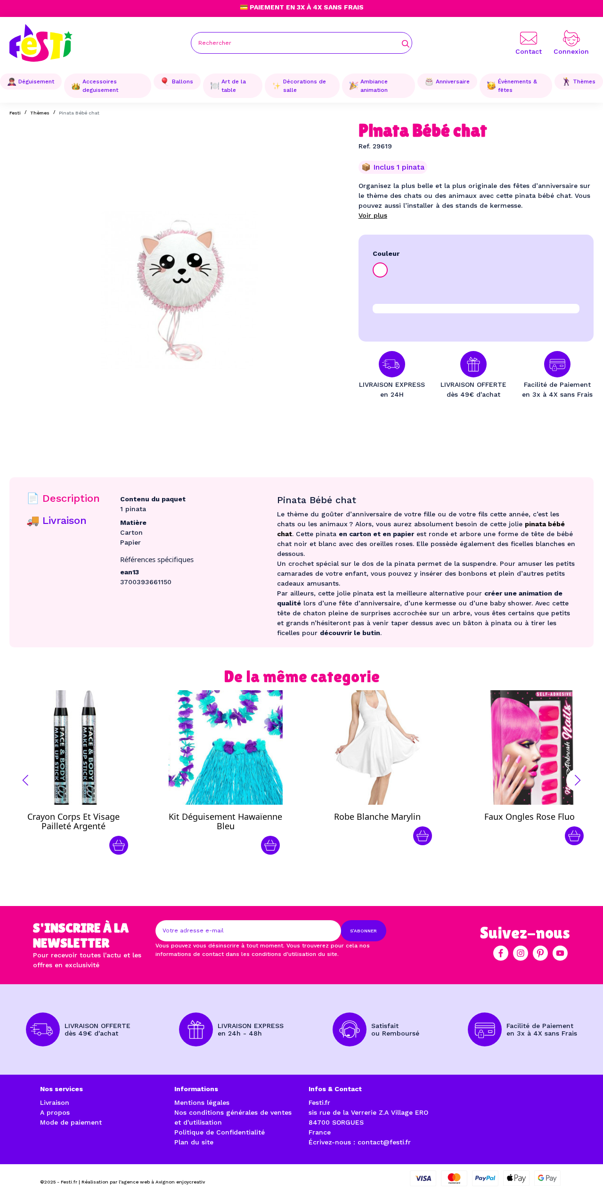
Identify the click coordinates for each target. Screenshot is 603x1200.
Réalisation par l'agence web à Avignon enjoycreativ (143, 1181)
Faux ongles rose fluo (529, 816)
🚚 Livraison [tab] (56, 520)
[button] (25, 780)
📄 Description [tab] (63, 498)
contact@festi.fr (384, 1142)
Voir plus (373, 215)
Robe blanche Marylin (377, 816)
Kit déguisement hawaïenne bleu (225, 821)
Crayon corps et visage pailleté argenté (73, 821)
